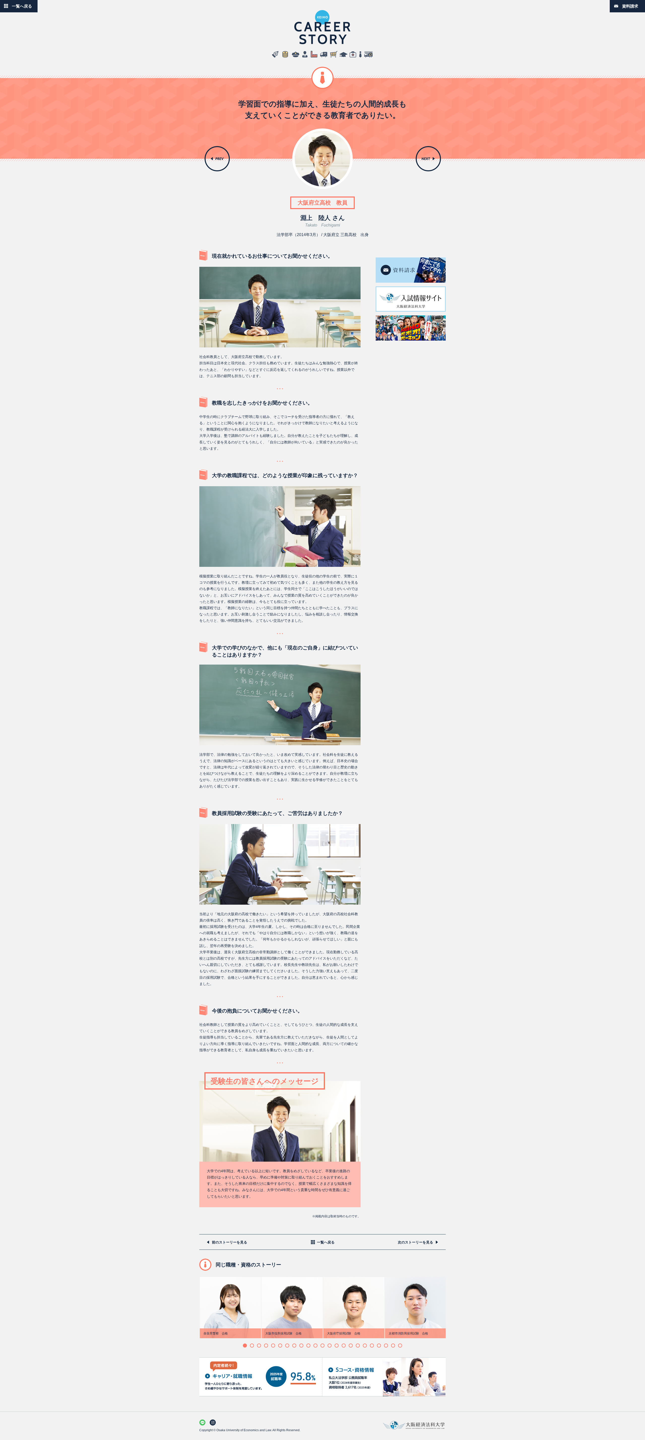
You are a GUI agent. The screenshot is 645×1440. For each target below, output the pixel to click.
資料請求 (630, 6)
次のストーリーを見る (415, 1242)
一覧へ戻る (22, 6)
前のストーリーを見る (229, 1242)
